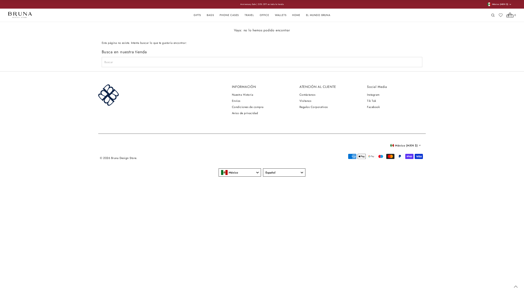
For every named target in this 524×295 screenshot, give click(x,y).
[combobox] (240, 172)
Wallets (281, 15)
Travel (249, 15)
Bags (210, 15)
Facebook (373, 107)
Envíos (236, 101)
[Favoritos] (501, 15)
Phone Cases (229, 15)
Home (296, 15)
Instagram (373, 95)
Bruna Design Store (123, 158)
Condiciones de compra (248, 107)
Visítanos (305, 101)
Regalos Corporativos (313, 107)
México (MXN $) (406, 145)
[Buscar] (493, 15)
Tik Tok (371, 101)
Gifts (197, 15)
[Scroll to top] (516, 287)
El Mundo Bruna (318, 15)
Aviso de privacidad (245, 113)
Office (264, 15)
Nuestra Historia (242, 95)
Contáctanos (307, 95)
